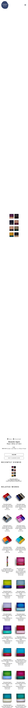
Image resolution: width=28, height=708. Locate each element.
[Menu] (25, 5)
